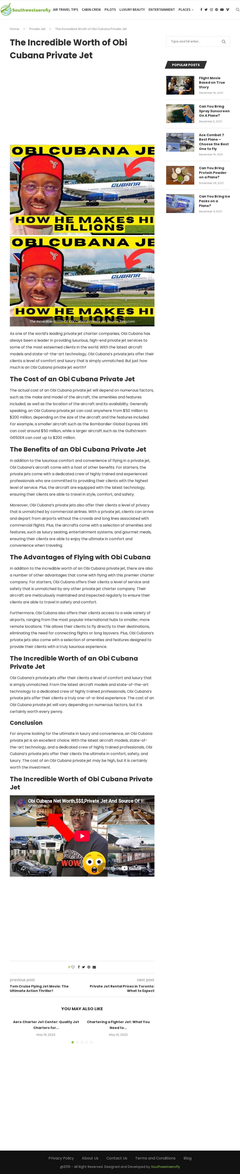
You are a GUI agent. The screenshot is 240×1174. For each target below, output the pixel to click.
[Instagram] (211, 9)
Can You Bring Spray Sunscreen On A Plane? (214, 111)
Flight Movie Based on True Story (212, 83)
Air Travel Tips (65, 9)
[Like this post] (73, 967)
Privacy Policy (61, 1158)
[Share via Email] (94, 967)
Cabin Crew (91, 9)
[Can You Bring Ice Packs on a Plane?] (180, 203)
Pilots (110, 9)
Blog (187, 1158)
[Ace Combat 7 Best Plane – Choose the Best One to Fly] (180, 142)
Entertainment (162, 9)
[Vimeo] (227, 9)
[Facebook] (201, 9)
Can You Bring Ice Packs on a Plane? (214, 201)
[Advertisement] (82, 101)
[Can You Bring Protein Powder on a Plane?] (180, 175)
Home (14, 29)
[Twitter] (206, 9)
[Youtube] (222, 9)
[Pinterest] (216, 9)
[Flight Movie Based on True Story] (180, 85)
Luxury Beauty (132, 9)
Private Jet (37, 29)
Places (184, 9)
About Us (90, 1158)
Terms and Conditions (155, 1158)
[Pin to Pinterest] (88, 967)
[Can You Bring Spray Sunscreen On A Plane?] (180, 113)
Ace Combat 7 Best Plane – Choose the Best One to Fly (214, 142)
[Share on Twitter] (83, 967)
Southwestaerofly (165, 1166)
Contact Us (116, 1158)
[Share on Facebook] (79, 967)
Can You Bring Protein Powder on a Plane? (213, 172)
